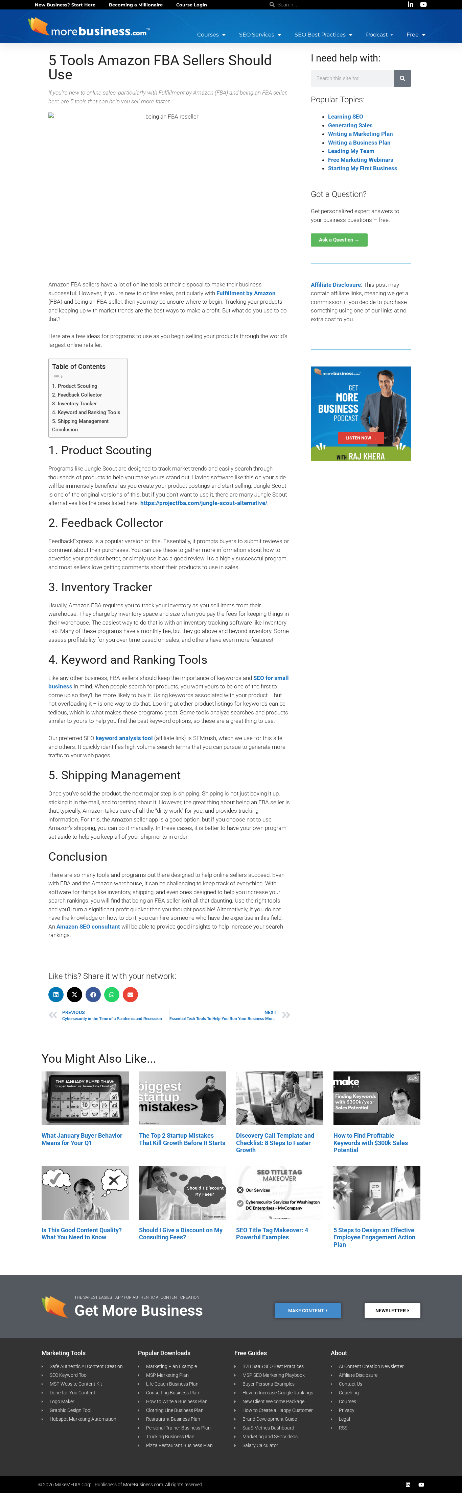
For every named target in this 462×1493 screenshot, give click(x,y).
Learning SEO (345, 116)
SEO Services (256, 34)
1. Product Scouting (74, 386)
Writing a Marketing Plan (360, 133)
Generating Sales (350, 125)
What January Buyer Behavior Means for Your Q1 (82, 1139)
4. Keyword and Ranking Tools (86, 412)
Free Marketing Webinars (360, 159)
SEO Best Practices (320, 34)
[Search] (402, 78)
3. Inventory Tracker (74, 404)
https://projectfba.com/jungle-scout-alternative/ (203, 503)
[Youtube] (421, 1484)
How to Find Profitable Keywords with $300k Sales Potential (370, 1143)
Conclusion (65, 430)
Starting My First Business (362, 168)
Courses (208, 34)
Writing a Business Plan (359, 142)
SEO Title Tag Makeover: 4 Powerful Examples (272, 1233)
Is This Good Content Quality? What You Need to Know (82, 1233)
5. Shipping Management (80, 421)
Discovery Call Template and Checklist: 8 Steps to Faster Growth (275, 1143)
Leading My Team (351, 151)
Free (413, 34)
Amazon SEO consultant (88, 926)
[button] (56, 994)
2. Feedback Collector (77, 395)
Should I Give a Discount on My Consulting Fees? (181, 1233)
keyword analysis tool (124, 738)
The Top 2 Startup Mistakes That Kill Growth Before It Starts (182, 1139)
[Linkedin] (408, 1484)
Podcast (377, 34)
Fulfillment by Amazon (246, 293)
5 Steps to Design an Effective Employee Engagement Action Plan (374, 1237)
